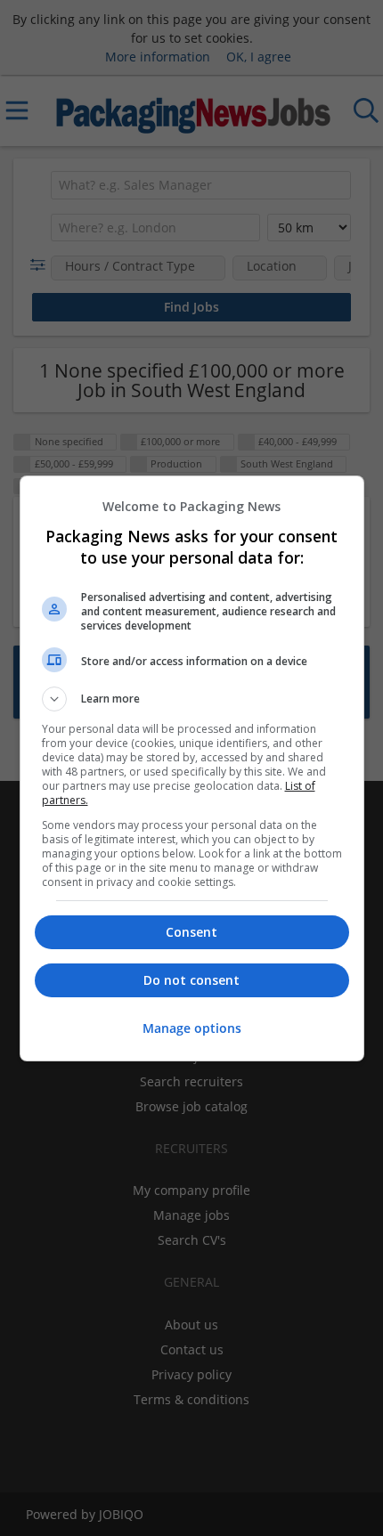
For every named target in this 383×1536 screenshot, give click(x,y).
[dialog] (192, 768)
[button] (192, 699)
